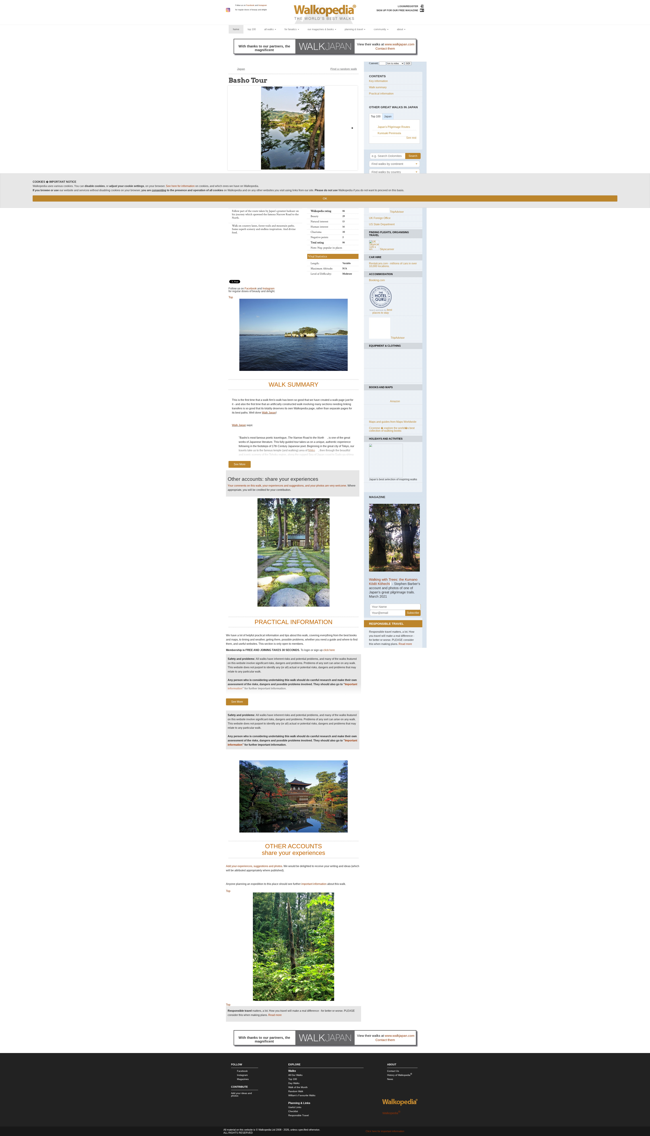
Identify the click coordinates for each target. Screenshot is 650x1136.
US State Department (382, 224)
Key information (378, 81)
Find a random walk (343, 69)
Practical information (381, 93)
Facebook (250, 5)
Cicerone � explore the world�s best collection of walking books (392, 429)
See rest (411, 137)
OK (325, 198)
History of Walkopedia (399, 1074)
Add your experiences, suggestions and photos (254, 866)
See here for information (180, 186)
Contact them (385, 48)
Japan (241, 69)
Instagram (262, 5)
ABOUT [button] (400, 29)
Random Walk (295, 1091)
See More (239, 464)
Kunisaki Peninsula (389, 133)
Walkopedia (391, 1113)
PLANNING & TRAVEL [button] (354, 29)
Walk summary (378, 87)
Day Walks (293, 1083)
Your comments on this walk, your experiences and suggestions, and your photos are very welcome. (287, 485)
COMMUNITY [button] (380, 29)
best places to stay (382, 311)
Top (231, 297)
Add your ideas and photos (241, 1094)
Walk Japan (269, 412)
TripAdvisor (397, 211)
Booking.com (377, 280)
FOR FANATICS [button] (291, 29)
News (390, 1079)
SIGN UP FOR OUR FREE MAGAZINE (397, 10)
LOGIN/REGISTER (408, 6)
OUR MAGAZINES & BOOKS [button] (321, 29)
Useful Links (294, 1107)
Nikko (311, 450)
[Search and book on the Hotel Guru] (380, 307)
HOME (238, 29)
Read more (275, 1015)
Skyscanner (387, 249)
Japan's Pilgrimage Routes (394, 126)
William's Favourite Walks (301, 1095)
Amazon (395, 401)
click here (329, 650)
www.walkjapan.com (399, 44)
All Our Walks (295, 1075)
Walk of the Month (298, 1087)
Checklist (293, 1111)
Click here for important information (385, 1131)
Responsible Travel (298, 1115)
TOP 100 (252, 29)
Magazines (243, 1079)
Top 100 (376, 116)
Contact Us (393, 1071)
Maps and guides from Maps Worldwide (392, 421)
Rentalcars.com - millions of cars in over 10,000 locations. (393, 265)
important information (315, 694)
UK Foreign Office (380, 218)
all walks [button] (269, 29)
